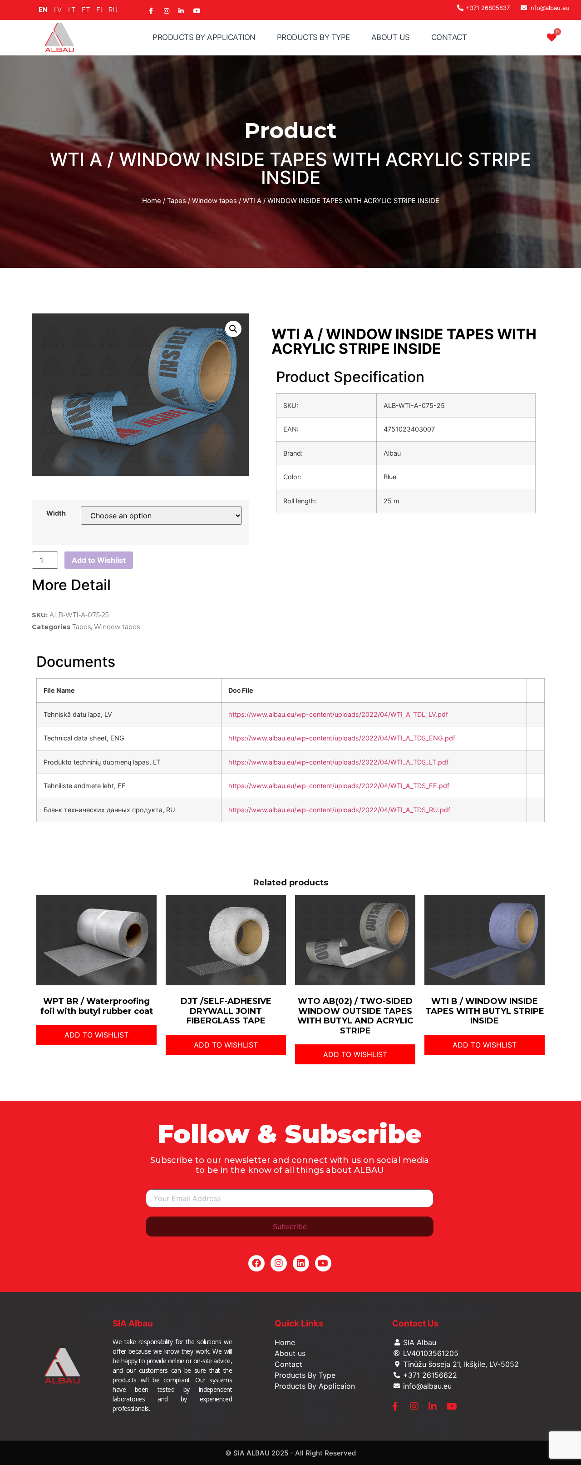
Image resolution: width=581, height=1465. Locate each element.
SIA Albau (133, 1323)
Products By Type (313, 37)
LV (58, 9)
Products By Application (204, 37)
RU (113, 9)
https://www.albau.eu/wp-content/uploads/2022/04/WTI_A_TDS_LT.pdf (338, 762)
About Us (390, 37)
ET (86, 9)
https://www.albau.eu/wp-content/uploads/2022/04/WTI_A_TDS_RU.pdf (339, 810)
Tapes (176, 201)
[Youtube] (323, 1263)
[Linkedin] (301, 1263)
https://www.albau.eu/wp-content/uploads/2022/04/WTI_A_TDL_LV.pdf (338, 714)
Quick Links (299, 1323)
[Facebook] (256, 1263)
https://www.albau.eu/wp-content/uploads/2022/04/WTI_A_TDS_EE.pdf (338, 786)
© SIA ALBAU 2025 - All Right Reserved (290, 1453)
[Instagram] (279, 1263)
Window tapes (214, 201)
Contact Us (415, 1323)
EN (43, 9)
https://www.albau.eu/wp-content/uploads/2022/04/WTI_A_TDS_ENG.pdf (341, 738)
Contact (449, 37)
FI (99, 9)
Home (151, 201)
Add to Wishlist (99, 560)
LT (71, 9)
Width (56, 513)
